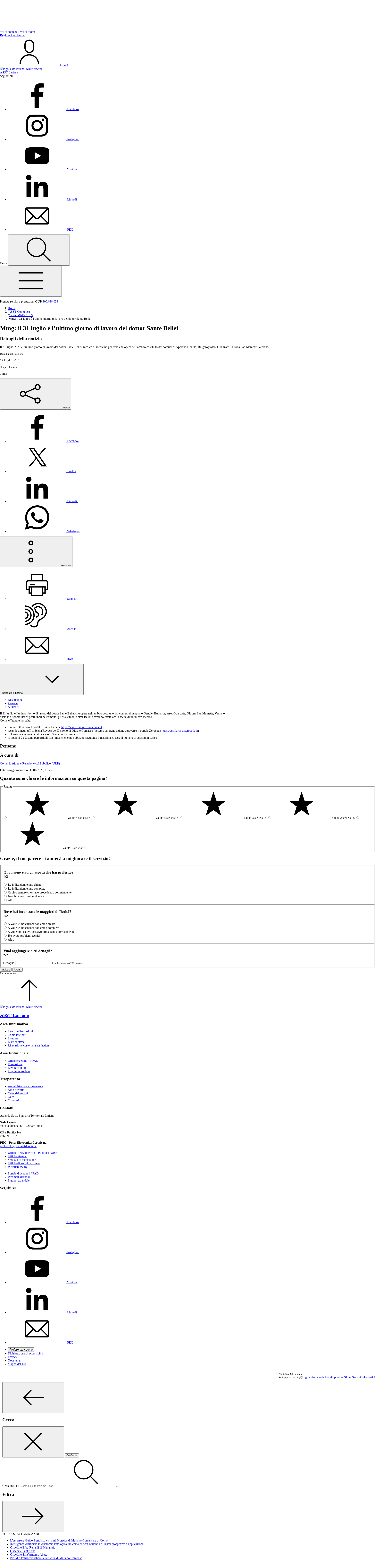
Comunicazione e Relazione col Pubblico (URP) (30, 763)
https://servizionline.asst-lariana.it (81, 727)
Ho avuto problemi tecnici (24, 935)
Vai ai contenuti (9, 31)
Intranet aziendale (18, 1180)
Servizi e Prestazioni (20, 1031)
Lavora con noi (17, 1067)
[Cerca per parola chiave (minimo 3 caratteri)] (33, 1397)
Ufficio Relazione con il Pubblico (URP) (33, 1152)
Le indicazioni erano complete (26, 888)
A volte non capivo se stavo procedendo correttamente (41, 931)
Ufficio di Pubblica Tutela (24, 1163)
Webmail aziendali (19, 1177)
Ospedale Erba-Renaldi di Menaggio (32, 1547)
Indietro (6, 969)
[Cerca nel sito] (39, 250)
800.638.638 (50, 301)
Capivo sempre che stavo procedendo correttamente (39, 892)
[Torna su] (29, 1003)
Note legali (14, 1360)
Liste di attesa (16, 1042)
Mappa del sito (17, 1364)
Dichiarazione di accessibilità (26, 1353)
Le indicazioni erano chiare (24, 884)
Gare (11, 1096)
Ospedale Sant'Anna (22, 1551)
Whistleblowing (17, 1166)
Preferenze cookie (21, 1349)
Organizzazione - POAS (23, 1060)
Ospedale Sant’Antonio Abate (28, 1554)
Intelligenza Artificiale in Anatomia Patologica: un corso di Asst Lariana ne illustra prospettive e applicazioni (76, 1544)
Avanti (17, 969)
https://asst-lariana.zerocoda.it (180, 730)
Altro (11, 900)
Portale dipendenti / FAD (23, 1173)
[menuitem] (43, 441)
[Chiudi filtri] (33, 1516)
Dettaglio (8, 963)
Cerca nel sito (10, 1485)
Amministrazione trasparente (25, 1086)
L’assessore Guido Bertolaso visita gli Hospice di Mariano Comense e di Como (59, 1540)
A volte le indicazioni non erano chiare (31, 924)
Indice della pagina (12, 692)
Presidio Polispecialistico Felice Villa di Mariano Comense (46, 1558)
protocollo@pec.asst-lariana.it (18, 1146)
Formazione (15, 1064)
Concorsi (13, 1100)
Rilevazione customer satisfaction (28, 1045)
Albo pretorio (16, 1089)
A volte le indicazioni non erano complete (33, 927)
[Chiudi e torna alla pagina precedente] (33, 1441)
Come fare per (16, 1035)
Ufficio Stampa (17, 1156)
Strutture (13, 1038)
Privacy (12, 1357)
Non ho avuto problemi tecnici (27, 896)
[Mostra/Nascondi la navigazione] (31, 281)
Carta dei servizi (18, 1093)
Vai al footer (27, 31)
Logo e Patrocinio (19, 1071)
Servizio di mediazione (22, 1159)
